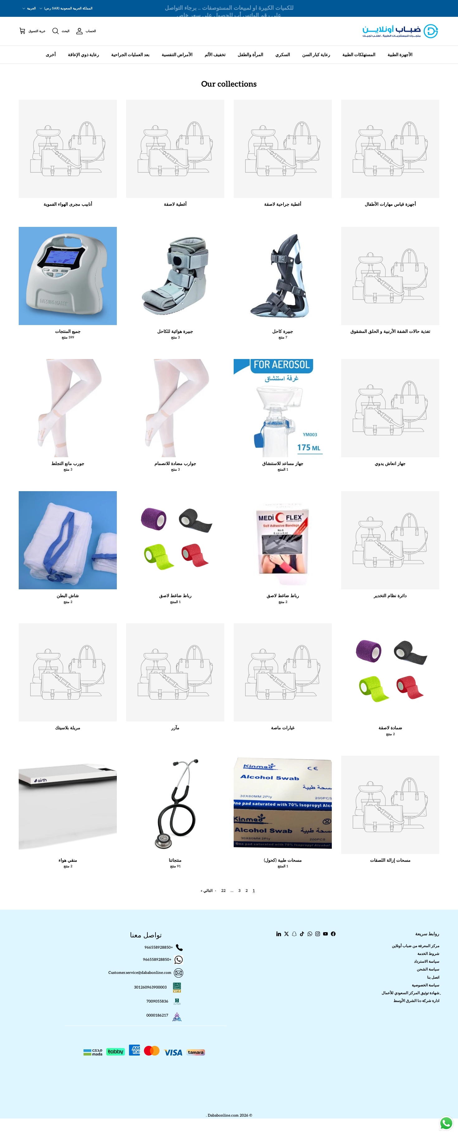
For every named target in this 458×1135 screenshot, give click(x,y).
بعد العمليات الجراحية (130, 54)
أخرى (51, 54)
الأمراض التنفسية (177, 54)
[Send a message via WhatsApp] (446, 1123)
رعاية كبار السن (316, 54)
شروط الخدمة (428, 953)
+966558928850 (159, 947)
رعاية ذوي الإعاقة (83, 54)
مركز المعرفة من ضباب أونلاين (415, 946)
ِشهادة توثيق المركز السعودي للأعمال (410, 993)
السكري (282, 54)
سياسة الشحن (428, 969)
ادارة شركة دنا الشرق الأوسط (416, 1001)
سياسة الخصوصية (425, 985)
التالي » (206, 890)
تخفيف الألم (215, 54)
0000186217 (157, 1015)
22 (223, 890)
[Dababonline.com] (400, 31)
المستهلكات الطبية (358, 54)
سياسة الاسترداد (426, 961)
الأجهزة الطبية (400, 54)
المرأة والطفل (250, 54)
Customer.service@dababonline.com (139, 972)
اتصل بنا (433, 977)
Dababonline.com (223, 1115)
